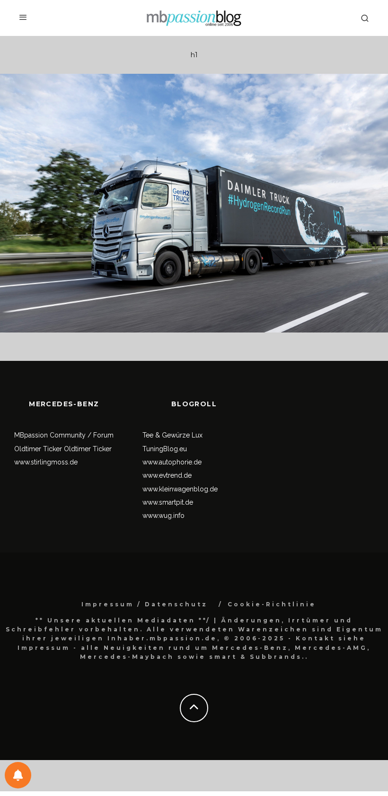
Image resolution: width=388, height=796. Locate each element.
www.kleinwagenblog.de (180, 489)
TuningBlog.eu (164, 449)
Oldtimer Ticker (38, 449)
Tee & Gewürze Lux (172, 435)
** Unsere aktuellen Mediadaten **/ (123, 620)
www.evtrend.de (167, 475)
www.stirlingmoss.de (46, 462)
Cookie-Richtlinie (272, 604)
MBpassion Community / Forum (64, 435)
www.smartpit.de (167, 502)
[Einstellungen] (18, 775)
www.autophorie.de (172, 462)
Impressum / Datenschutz (144, 604)
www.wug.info (163, 515)
